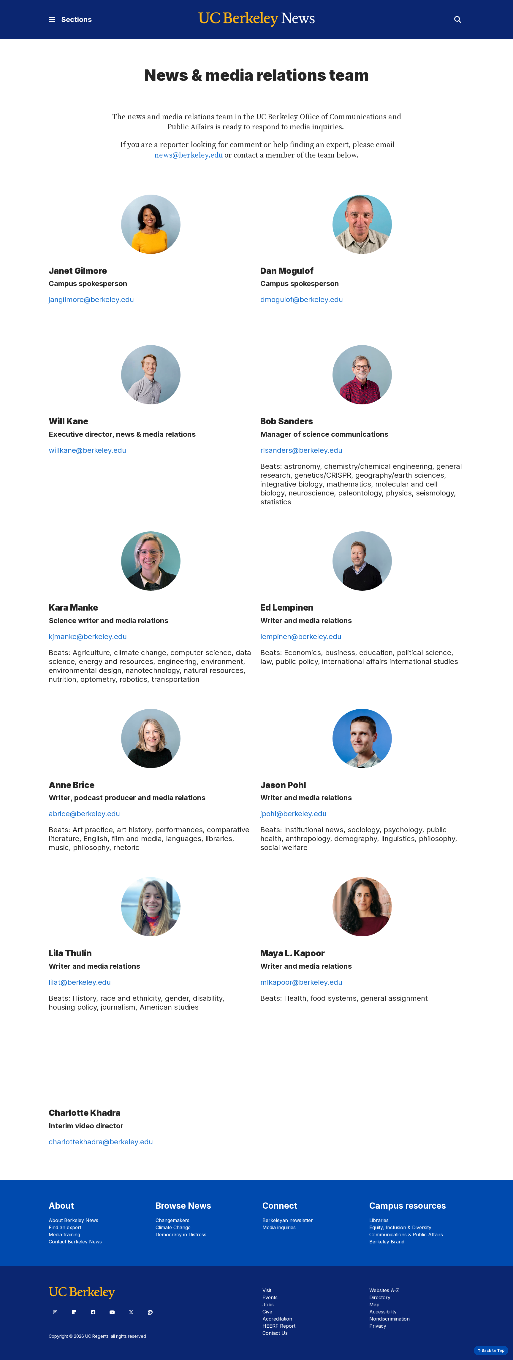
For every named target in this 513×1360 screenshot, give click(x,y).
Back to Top (492, 1350)
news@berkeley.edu (188, 155)
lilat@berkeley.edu (80, 982)
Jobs (268, 1304)
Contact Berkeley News (75, 1242)
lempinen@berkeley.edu (300, 636)
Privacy (377, 1326)
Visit (266, 1290)
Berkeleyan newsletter (287, 1220)
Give (267, 1312)
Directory (379, 1297)
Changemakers (172, 1220)
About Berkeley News (73, 1220)
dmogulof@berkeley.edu (301, 299)
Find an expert (65, 1227)
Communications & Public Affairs (406, 1234)
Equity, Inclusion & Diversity (400, 1227)
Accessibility (383, 1312)
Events (270, 1297)
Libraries (379, 1220)
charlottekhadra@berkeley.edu (101, 1141)
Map (374, 1304)
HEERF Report (278, 1326)
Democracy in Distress (181, 1234)
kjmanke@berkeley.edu (88, 636)
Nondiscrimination (389, 1319)
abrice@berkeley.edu (84, 813)
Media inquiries (279, 1227)
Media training (64, 1234)
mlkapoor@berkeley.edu (301, 982)
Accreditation (277, 1319)
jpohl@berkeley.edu (293, 813)
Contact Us (275, 1333)
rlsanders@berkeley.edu (301, 450)
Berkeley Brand (386, 1242)
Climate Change (173, 1227)
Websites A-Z (384, 1290)
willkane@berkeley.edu (87, 450)
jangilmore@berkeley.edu (91, 299)
